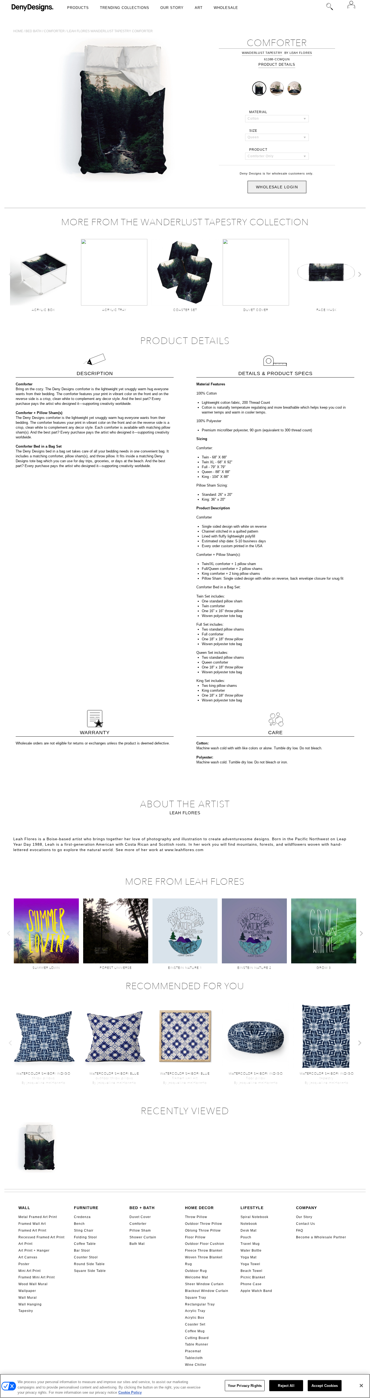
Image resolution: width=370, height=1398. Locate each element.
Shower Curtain (142, 1237)
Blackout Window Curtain (206, 1291)
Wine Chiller (195, 1365)
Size (253, 131)
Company (306, 1208)
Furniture (86, 1208)
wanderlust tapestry (262, 52)
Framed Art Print (32, 1230)
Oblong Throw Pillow (203, 1230)
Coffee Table (85, 1244)
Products (78, 8)
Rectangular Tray (200, 1304)
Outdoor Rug (196, 1271)
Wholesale (226, 8)
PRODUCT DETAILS (276, 65)
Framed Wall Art (32, 1224)
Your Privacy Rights (245, 1385)
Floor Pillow (195, 1237)
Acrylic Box (194, 1318)
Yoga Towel (250, 1264)
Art (199, 8)
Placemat (193, 1351)
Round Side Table (89, 1264)
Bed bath (33, 31)
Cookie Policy (130, 1392)
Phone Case (251, 1284)
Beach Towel (251, 1271)
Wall (24, 1208)
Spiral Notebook (254, 1217)
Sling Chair (83, 1230)
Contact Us (305, 1224)
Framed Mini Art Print (36, 1277)
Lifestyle (252, 1208)
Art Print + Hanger (34, 1250)
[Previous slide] (10, 274)
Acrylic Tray (195, 1311)
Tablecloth (194, 1358)
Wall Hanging (30, 1304)
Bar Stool (82, 1250)
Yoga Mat (249, 1257)
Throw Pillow (196, 1217)
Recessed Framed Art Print (41, 1237)
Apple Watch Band (256, 1291)
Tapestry (25, 1311)
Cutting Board (197, 1338)
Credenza (82, 1217)
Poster (24, 1264)
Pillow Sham (140, 1230)
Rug (188, 1264)
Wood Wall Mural (33, 1284)
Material (258, 112)
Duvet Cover (140, 1217)
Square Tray (195, 1297)
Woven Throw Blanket (203, 1257)
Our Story (172, 8)
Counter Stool (86, 1257)
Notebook (249, 1224)
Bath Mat (137, 1244)
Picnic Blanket (253, 1277)
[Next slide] (359, 274)
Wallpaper (27, 1291)
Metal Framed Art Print (37, 1217)
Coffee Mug (195, 1331)
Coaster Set (195, 1324)
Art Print (25, 1244)
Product (258, 150)
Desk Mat (249, 1230)
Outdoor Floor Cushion (204, 1244)
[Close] (361, 1386)
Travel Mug (250, 1244)
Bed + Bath (142, 1208)
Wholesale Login (277, 187)
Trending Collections (124, 8)
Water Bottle (251, 1250)
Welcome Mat (196, 1277)
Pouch (246, 1237)
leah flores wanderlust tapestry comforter (110, 31)
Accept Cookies (324, 1385)
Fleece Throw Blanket (203, 1250)
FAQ (299, 1230)
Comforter (54, 31)
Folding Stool (85, 1237)
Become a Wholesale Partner (321, 1237)
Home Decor (199, 1208)
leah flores (301, 52)
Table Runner (196, 1344)
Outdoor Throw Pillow (203, 1224)
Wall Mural (27, 1297)
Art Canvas (27, 1257)
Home (18, 31)
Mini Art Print (29, 1271)
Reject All (286, 1385)
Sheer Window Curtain (204, 1284)
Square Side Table (90, 1271)
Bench (79, 1224)
